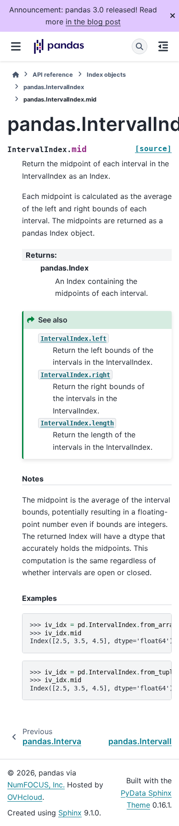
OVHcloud (24, 797)
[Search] (139, 46)
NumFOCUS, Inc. (36, 784)
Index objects (106, 74)
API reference (53, 74)
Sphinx (70, 812)
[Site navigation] (15, 46)
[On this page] (163, 46)
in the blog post (93, 21)
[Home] (15, 74)
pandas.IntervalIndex (53, 87)
